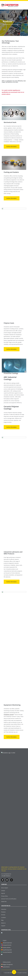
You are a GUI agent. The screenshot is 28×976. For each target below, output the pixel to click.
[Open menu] (14, 972)
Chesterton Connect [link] (9, 714)
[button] (2, 973)
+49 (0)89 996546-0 (5, 876)
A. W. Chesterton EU (6, 874)
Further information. (11, 146)
